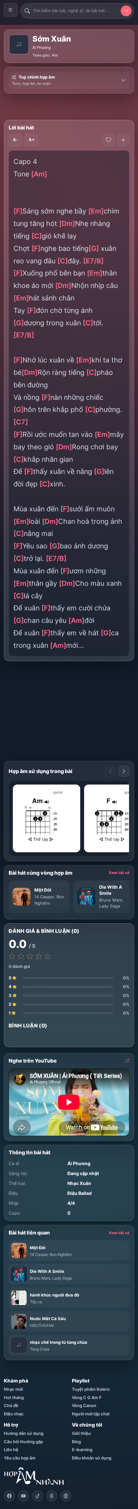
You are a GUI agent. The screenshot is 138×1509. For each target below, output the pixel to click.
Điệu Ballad (79, 1193)
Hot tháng (14, 1397)
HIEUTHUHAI (42, 1325)
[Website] (65, 1495)
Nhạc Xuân (79, 1183)
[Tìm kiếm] (126, 10)
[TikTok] (37, 1495)
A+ (32, 139)
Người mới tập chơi (90, 1413)
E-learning (82, 1449)
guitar (58, 792)
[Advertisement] (71, 107)
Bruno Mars (110, 899)
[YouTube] (23, 1495)
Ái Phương (41, 47)
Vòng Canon (84, 1405)
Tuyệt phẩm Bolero (91, 1389)
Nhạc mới (13, 1389)
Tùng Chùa (39, 1349)
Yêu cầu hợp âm (20, 1457)
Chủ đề (11, 1405)
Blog (76, 1441)
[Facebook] (9, 1495)
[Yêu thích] (108, 140)
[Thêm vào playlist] (123, 140)
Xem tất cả (119, 872)
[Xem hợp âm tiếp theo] (123, 771)
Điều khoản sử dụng (91, 1457)
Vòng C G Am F (87, 1397)
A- (15, 139)
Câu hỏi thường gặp (23, 1441)
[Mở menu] (10, 10)
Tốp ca (36, 1301)
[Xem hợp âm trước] (110, 771)
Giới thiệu (81, 1433)
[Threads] (51, 1495)
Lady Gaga (109, 906)
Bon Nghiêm (61, 1254)
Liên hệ (11, 1449)
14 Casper (44, 896)
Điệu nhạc (14, 1413)
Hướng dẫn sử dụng (23, 1433)
